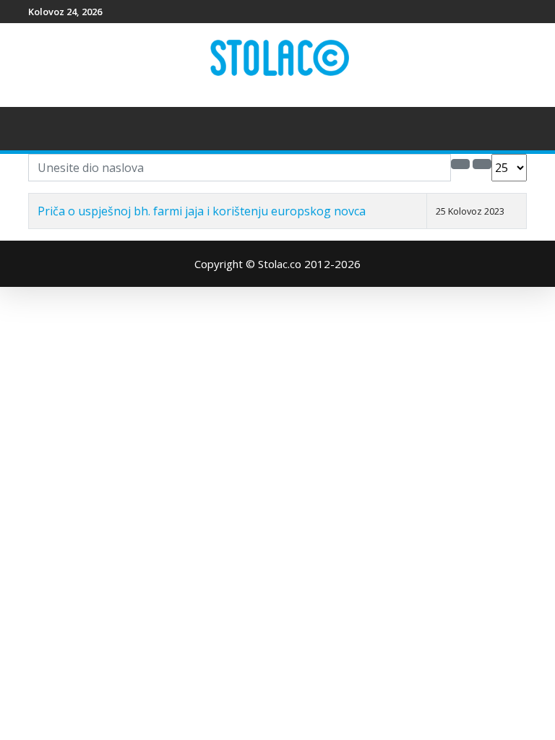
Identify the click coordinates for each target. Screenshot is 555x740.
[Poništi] (482, 164)
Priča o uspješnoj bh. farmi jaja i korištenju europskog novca (202, 211)
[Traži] (460, 164)
